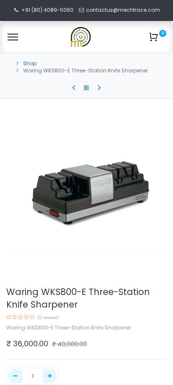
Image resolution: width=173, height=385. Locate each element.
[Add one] (50, 376)
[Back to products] (86, 88)
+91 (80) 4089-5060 (47, 9)
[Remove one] (15, 376)
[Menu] (13, 37)
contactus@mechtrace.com (123, 9)
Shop (30, 63)
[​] (73, 87)
